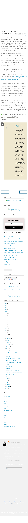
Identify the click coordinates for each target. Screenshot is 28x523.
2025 (6, 303)
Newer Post (5, 192)
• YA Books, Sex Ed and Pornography (12, 238)
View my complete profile (14, 460)
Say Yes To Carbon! (10, 350)
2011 (6, 330)
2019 (6, 313)
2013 (6, 326)
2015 (6, 322)
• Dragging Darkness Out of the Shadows (13, 250)
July (7, 348)
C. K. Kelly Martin (14, 442)
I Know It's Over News (10, 366)
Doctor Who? (9, 356)
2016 (6, 319)
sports (5, 422)
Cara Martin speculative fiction (14, 293)
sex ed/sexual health (8, 420)
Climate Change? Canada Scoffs (13, 370)
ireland (5, 408)
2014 (6, 324)
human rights (6, 406)
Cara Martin (17, 202)
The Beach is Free (10, 374)
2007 (6, 388)
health (5, 405)
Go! (14, 227)
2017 (6, 317)
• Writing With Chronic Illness (10, 236)
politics (23, 35)
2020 (6, 311)
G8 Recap (8, 368)
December (8, 338)
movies (5, 413)
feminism (6, 401)
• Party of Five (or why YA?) (9, 243)
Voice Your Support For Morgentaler (14, 372)
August (8, 346)
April (7, 380)
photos (5, 417)
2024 (6, 305)
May (7, 378)
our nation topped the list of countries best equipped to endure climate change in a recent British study (14, 78)
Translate (14, 279)
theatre (5, 424)
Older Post (23, 192)
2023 (6, 307)
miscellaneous (7, 412)
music (5, 415)
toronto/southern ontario (9, 426)
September (9, 344)
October (8, 342)
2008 (6, 336)
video (5, 429)
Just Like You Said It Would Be (14, 286)
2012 (6, 328)
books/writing (7, 396)
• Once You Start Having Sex (10, 259)
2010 (6, 332)
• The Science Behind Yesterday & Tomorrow (13, 241)
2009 (6, 334)
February (8, 384)
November (8, 340)
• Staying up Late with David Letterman (12, 239)
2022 (6, 309)
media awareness (8, 410)
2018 (6, 315)
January (8, 386)
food (5, 403)
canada (13, 35)
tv (4, 427)
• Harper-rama (7, 264)
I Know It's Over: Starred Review (13, 358)
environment (18, 35)
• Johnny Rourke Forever (9, 248)
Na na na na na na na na (11, 360)
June (7, 376)
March (7, 382)
